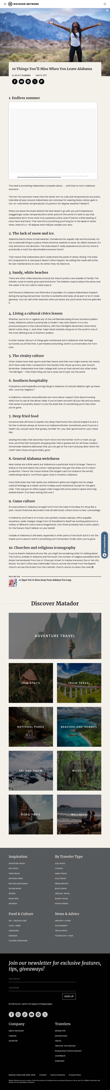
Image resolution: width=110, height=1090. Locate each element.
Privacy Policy (71, 562)
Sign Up (82, 555)
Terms (58, 562)
